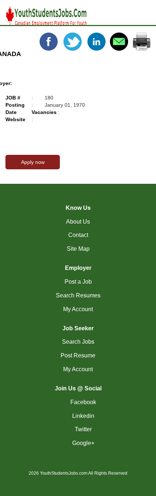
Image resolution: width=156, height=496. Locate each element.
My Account (78, 309)
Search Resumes (78, 295)
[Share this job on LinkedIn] (97, 41)
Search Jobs (78, 342)
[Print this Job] (141, 41)
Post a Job (78, 282)
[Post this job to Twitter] (73, 41)
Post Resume (78, 355)
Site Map (78, 249)
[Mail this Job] (119, 41)
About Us (78, 222)
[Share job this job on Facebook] (49, 41)
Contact (78, 235)
